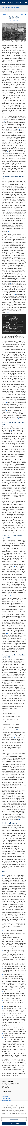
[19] (7, 633)
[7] (10, 258)
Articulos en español (7, 1100)
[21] (18, 730)
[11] (13, 304)
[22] (14, 737)
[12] (8, 312)
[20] (7, 682)
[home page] (3, 2)
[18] (10, 595)
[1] (4, 121)
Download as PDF (22, 14)
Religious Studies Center (15, 2)
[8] (22, 273)
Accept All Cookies (14, 1123)
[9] (11, 283)
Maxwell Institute (6, 1098)
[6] (8, 231)
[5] (8, 210)
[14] (6, 410)
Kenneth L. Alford (11, 10)
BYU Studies (5, 1096)
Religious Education (7, 1093)
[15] (19, 418)
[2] (19, 129)
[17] (14, 566)
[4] (22, 194)
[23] (6, 777)
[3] (7, 152)
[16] (11, 430)
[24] (19, 819)
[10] (15, 294)
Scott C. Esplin (4, 10)
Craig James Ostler (14, 20)
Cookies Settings (14, 1119)
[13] (6, 402)
